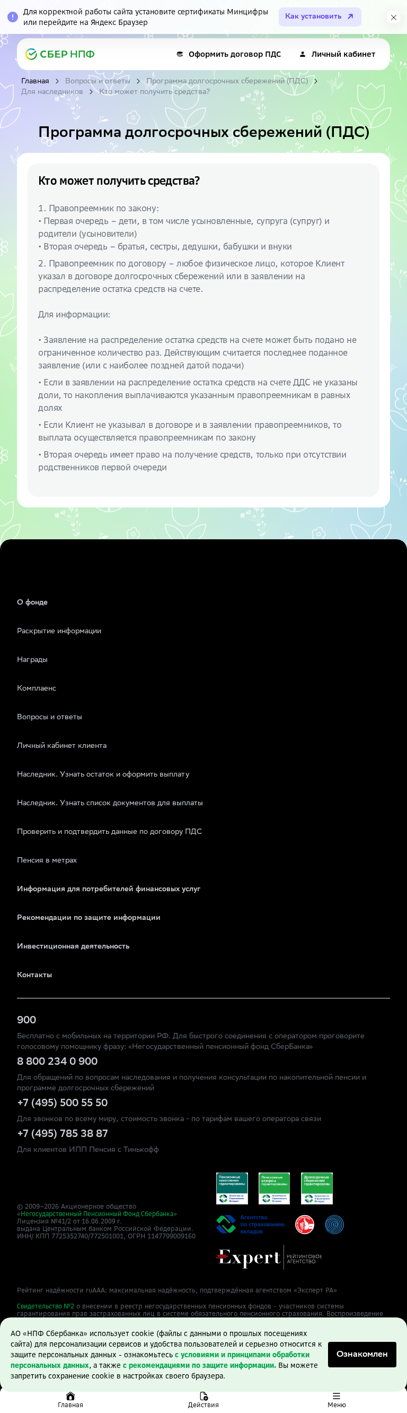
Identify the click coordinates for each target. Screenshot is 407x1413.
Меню (337, 1405)
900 (26, 1021)
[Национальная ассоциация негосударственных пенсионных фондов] (334, 1224)
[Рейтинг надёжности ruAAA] (269, 1257)
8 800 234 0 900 (57, 1063)
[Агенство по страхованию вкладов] (232, 1188)
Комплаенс (36, 689)
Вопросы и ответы (49, 717)
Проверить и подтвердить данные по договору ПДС (109, 832)
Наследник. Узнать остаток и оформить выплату (103, 775)
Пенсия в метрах (47, 861)
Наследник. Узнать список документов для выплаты (110, 803)
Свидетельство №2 (45, 1306)
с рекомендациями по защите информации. (199, 1365)
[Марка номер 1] (304, 1224)
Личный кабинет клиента (62, 746)
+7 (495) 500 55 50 (62, 1104)
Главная (70, 1405)
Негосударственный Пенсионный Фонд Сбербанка (97, 1214)
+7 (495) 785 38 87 (62, 1135)
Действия (203, 1405)
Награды (32, 660)
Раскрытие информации (59, 631)
